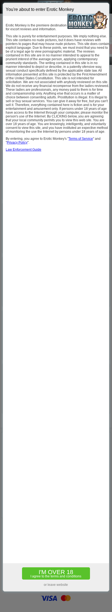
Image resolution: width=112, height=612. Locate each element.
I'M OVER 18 (55, 573)
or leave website (56, 585)
